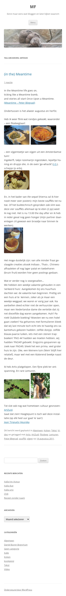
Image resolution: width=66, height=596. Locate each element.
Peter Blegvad (11, 438)
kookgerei (9, 561)
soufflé (22, 438)
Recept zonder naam (14, 497)
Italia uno (9, 489)
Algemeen (38, 430)
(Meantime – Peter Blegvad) (19, 102)
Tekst (54, 430)
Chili (6, 493)
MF (33, 6)
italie (6, 552)
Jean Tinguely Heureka (16, 422)
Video (7, 569)
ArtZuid (8, 409)
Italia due (8, 485)
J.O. (55, 164)
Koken (47, 430)
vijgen (30, 438)
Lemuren (53, 434)
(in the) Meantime (18, 74)
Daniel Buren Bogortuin (16, 544)
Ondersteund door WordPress (18, 589)
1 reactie (8, 82)
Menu (33, 22)
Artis (28, 434)
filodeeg (44, 434)
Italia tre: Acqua (12, 481)
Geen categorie (11, 548)
